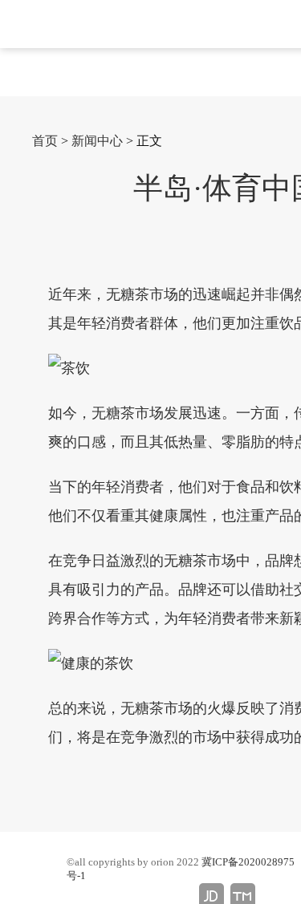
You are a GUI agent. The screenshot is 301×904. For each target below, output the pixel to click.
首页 (45, 141)
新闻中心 (97, 141)
